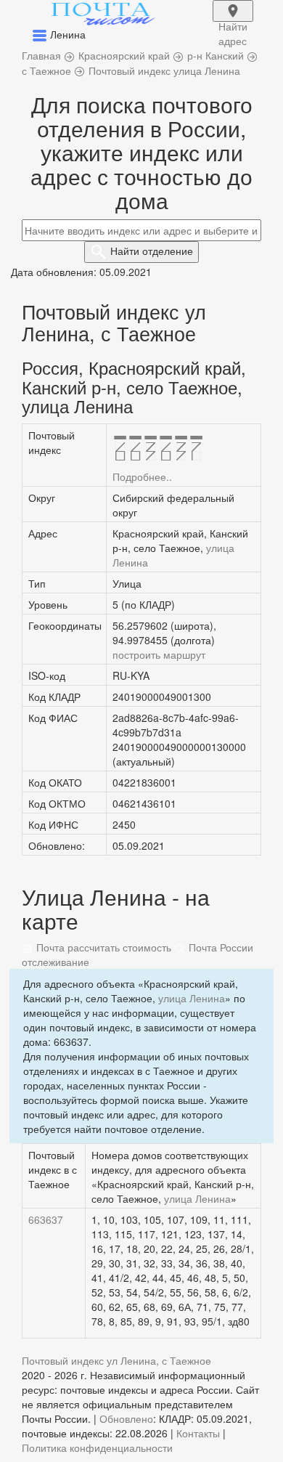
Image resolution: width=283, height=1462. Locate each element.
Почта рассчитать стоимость (102, 947)
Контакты (198, 1433)
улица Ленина (191, 998)
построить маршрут (158, 654)
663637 (45, 1219)
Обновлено (126, 1418)
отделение (151, 250)
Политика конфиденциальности (97, 1447)
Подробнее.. (142, 476)
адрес (232, 20)
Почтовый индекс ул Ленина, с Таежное (116, 1360)
